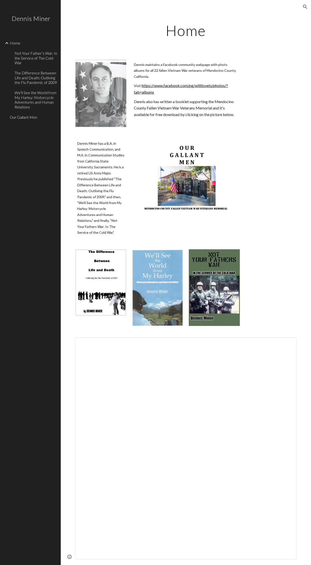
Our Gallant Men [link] (23, 117)
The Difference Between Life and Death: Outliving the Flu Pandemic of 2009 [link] (36, 78)
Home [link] (15, 43)
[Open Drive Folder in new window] (287, 344)
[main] (186, 30)
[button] (305, 7)
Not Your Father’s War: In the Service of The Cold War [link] (36, 58)
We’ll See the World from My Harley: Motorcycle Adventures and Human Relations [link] (35, 99)
